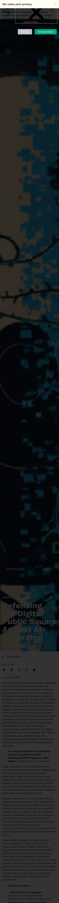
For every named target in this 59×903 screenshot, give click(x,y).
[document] (29, 451)
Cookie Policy (30, 22)
